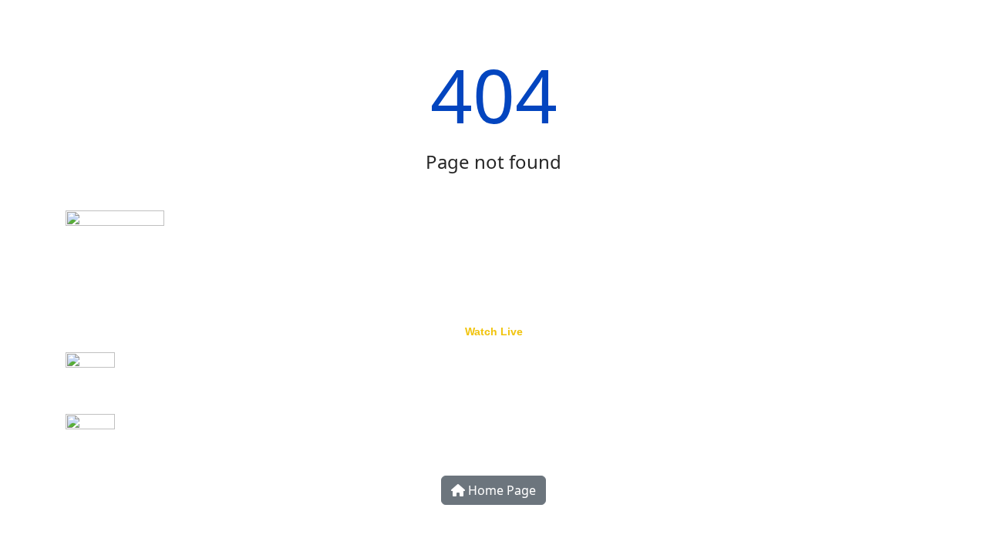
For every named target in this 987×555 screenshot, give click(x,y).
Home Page (500, 490)
